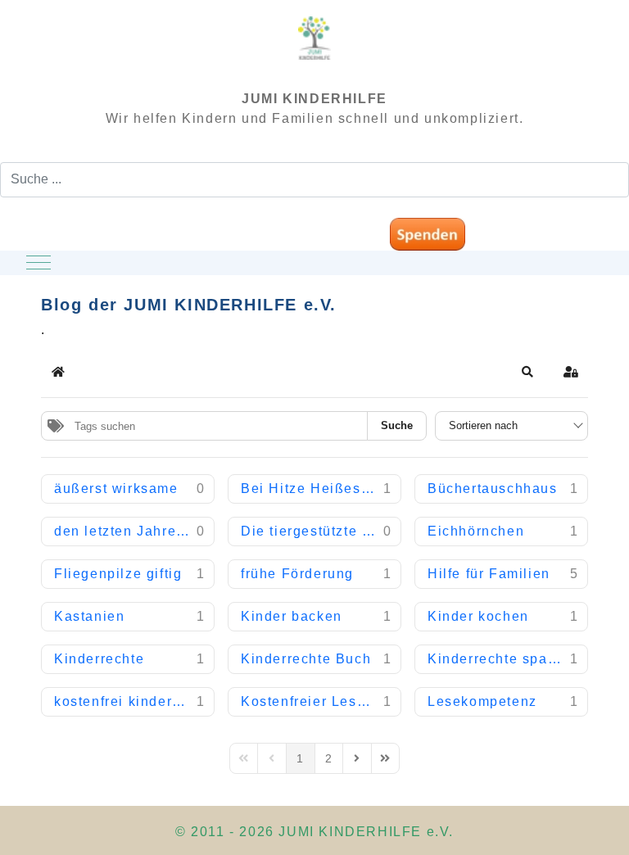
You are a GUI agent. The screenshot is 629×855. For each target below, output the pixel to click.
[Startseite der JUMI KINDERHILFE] (314, 45)
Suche (397, 425)
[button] (528, 371)
